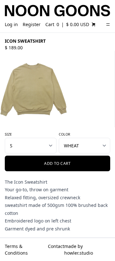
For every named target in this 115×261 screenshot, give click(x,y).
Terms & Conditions (16, 249)
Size (8, 134)
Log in (11, 24)
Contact (56, 246)
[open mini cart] (93, 24)
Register (32, 24)
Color (64, 134)
